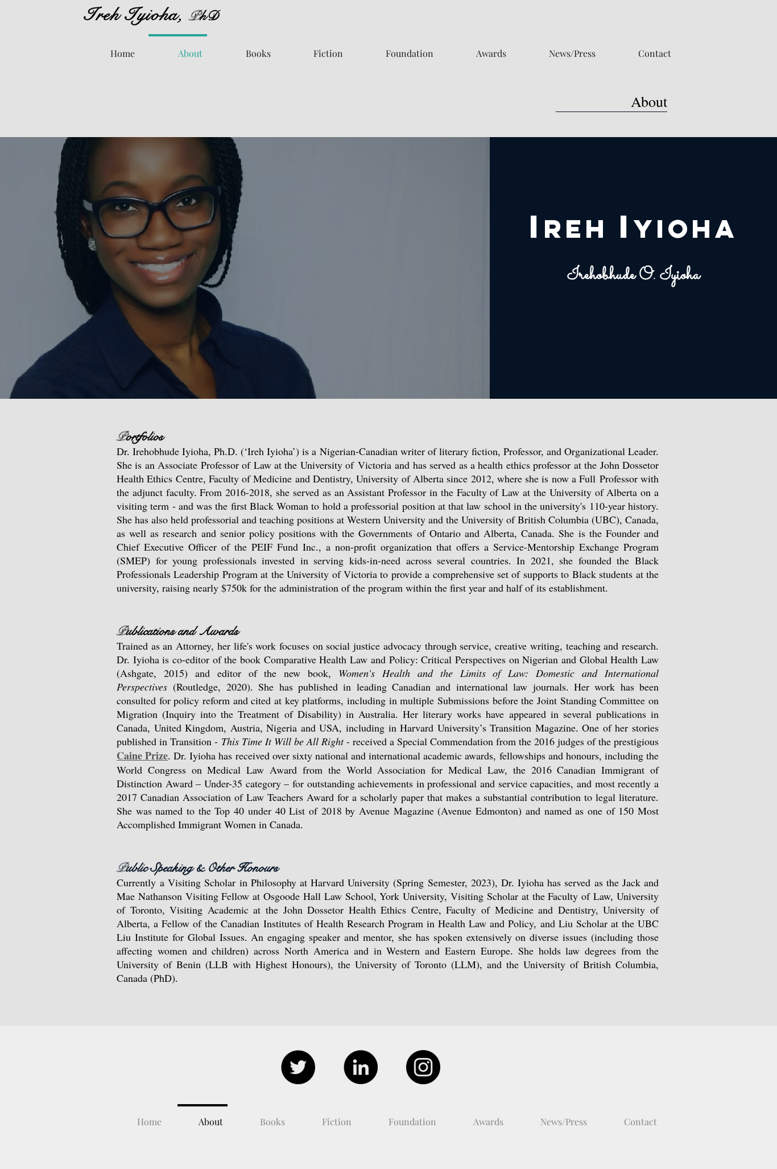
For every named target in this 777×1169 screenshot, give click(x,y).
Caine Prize (142, 755)
